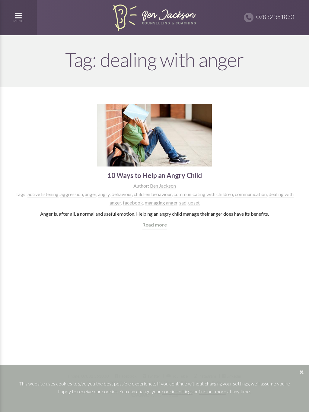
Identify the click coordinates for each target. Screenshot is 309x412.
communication (251, 194)
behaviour (121, 194)
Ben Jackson (163, 186)
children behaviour (153, 194)
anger (90, 194)
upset (194, 202)
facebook (133, 202)
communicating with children (203, 194)
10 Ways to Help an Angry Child (154, 175)
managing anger (161, 202)
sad (182, 202)
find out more (212, 391)
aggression (71, 194)
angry (104, 194)
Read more (154, 224)
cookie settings (177, 391)
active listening (43, 194)
